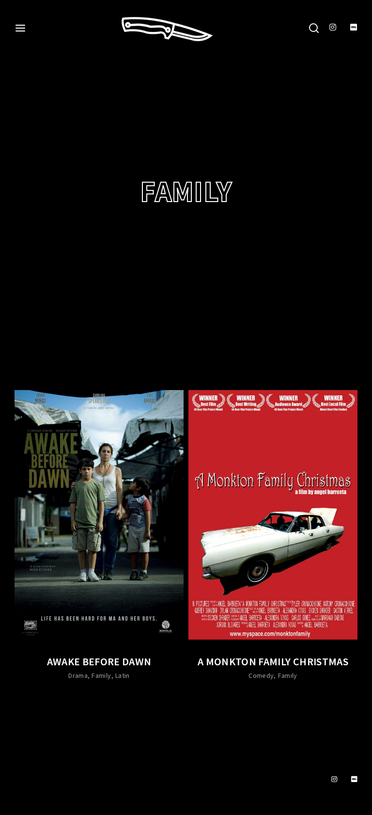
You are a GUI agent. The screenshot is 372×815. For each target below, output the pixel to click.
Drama (78, 675)
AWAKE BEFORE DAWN (99, 661)
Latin (122, 675)
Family (101, 675)
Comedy (261, 675)
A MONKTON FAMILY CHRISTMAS (273, 661)
